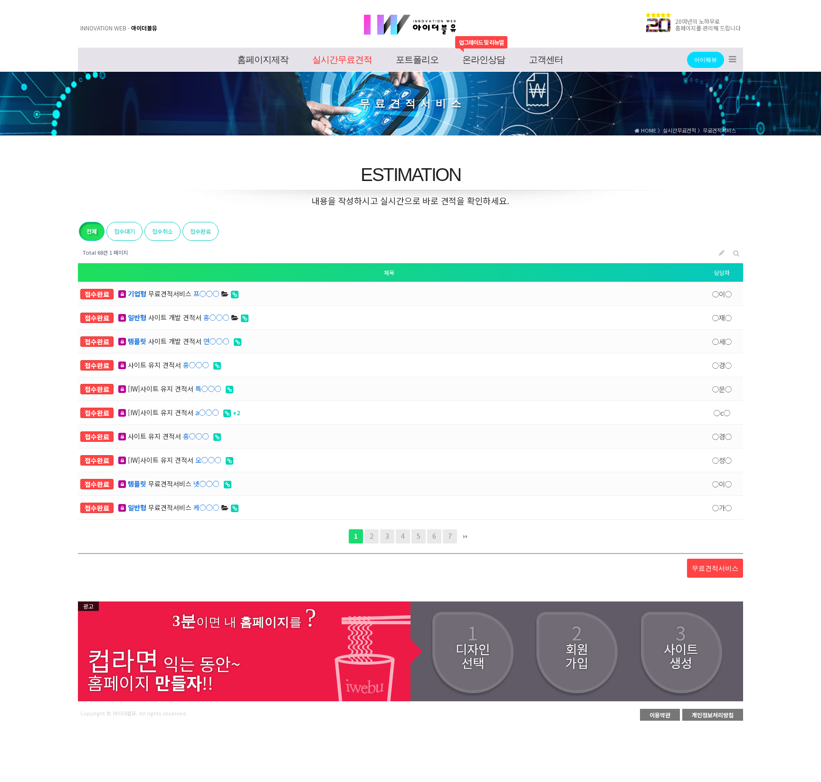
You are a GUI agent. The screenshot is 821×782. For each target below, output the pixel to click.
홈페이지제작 (262, 60)
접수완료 (200, 231)
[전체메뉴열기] (732, 60)
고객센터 (546, 60)
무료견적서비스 (174, 293)
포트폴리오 (417, 60)
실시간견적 (342, 60)
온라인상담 (483, 60)
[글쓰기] (721, 252)
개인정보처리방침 (713, 715)
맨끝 (465, 536)
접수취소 (162, 231)
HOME (648, 130)
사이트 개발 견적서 (178, 317)
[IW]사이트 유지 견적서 (173, 388)
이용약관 (659, 715)
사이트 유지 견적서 (167, 365)
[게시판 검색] (736, 252)
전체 (91, 231)
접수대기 (124, 231)
